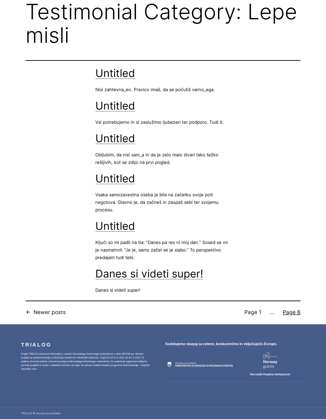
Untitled (115, 73)
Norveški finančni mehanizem (270, 374)
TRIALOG (36, 345)
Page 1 (252, 312)
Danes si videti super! (149, 273)
